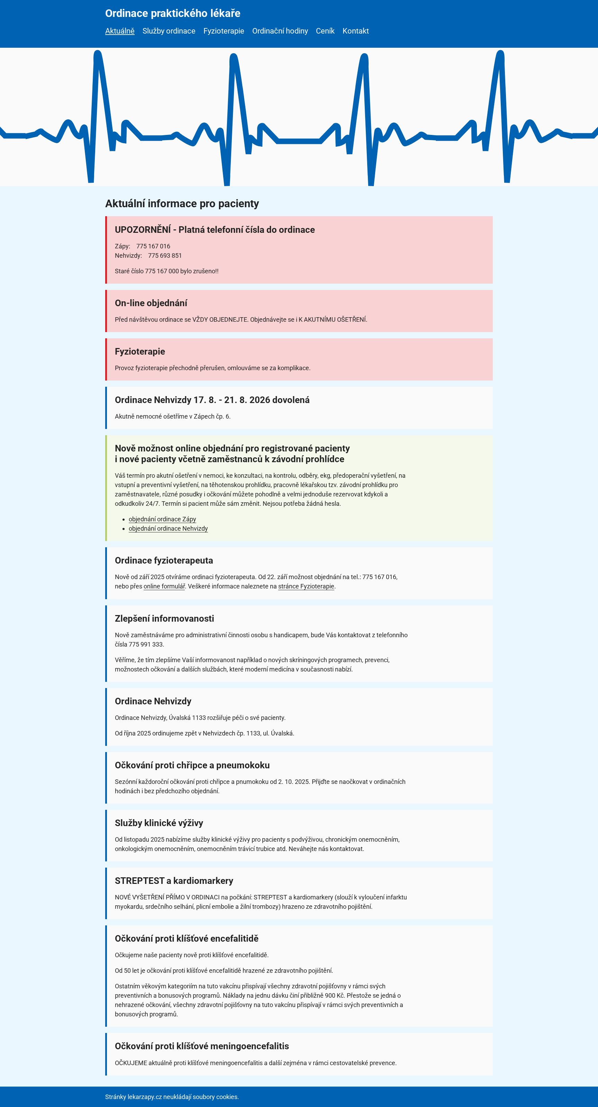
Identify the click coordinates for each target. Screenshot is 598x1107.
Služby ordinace (169, 31)
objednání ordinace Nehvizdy (168, 528)
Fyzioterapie (223, 31)
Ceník (325, 31)
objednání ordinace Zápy (162, 519)
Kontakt (356, 31)
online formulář (164, 586)
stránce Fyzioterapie (306, 586)
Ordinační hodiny (280, 31)
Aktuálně (120, 31)
